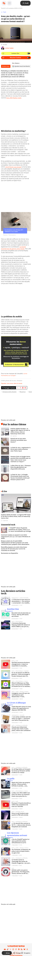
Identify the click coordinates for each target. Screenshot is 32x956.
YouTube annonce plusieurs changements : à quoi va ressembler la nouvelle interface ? (21, 664)
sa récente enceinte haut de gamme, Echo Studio (13, 248)
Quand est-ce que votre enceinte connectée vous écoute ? (18, 440)
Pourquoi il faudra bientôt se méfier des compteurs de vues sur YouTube (21, 804)
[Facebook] (16, 949)
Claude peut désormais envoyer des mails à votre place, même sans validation (21, 728)
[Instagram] (13, 949)
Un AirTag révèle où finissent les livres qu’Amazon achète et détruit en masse (21, 770)
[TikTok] (8, 949)
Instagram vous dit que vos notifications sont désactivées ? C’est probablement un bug (21, 694)
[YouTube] (5, 949)
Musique (23, 392)
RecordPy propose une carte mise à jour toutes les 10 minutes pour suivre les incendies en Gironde (14, 548)
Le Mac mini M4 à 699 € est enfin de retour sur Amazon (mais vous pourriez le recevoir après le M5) (21, 794)
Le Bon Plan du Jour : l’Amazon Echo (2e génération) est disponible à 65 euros (20, 467)
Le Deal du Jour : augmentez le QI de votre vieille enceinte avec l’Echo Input (20, 449)
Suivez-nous (5, 66)
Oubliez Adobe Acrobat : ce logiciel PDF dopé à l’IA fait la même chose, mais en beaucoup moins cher (20, 431)
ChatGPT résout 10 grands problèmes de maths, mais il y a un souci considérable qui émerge (20, 529)
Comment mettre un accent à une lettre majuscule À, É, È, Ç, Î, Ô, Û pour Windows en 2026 (15, 536)
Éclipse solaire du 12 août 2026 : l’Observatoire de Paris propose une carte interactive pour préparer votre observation (15, 542)
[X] (10, 949)
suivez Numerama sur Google (14, 374)
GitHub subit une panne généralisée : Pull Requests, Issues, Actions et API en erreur (21, 871)
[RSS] (22, 949)
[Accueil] (3, 3)
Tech (4, 12)
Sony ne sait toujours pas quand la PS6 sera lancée (20, 814)
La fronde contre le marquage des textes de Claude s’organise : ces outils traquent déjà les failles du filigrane (21, 861)
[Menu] (9, 3)
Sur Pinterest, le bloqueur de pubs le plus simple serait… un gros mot (21, 851)
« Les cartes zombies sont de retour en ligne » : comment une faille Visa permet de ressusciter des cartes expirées (21, 718)
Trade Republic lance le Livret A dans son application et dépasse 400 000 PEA (21, 708)
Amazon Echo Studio (9, 392)
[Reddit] (19, 949)
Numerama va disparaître (9, 553)
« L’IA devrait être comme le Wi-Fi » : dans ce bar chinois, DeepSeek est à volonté (21, 824)
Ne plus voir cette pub (8, 420)
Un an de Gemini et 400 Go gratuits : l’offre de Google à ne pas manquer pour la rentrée (21, 674)
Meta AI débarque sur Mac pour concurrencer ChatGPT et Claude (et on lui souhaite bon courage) (21, 684)
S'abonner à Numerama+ (14, 364)
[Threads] (27, 949)
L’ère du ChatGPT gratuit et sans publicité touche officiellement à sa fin (20, 840)
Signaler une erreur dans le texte (11, 383)
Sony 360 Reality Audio (13, 98)
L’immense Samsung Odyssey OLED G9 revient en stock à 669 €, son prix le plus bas (21, 624)
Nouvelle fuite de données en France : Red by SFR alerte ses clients (21, 614)
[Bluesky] (24, 949)
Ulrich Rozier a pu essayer (13, 167)
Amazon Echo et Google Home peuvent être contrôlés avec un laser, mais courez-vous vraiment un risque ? (20, 459)
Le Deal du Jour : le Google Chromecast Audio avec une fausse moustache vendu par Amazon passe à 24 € (20, 477)
